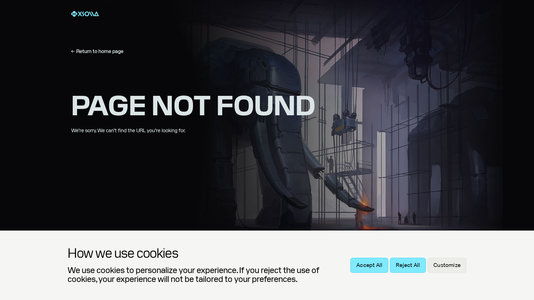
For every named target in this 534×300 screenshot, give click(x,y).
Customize (447, 265)
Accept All (369, 265)
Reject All (408, 265)
